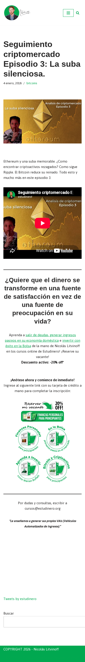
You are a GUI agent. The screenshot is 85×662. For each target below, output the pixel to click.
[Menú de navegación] (68, 13)
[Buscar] (77, 13)
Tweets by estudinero (19, 599)
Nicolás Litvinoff (66, 657)
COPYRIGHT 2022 (19, 657)
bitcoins (32, 83)
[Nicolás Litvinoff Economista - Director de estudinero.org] (17, 12)
